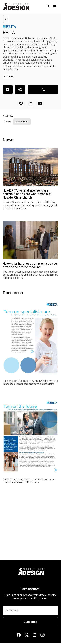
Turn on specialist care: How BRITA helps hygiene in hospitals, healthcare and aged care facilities (30, 382)
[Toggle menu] (55, 6)
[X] (26, 634)
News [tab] (7, 121)
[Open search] (48, 6)
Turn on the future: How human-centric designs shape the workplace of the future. (29, 480)
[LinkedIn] (40, 103)
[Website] (20, 89)
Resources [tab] (22, 121)
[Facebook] (21, 103)
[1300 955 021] (43, 89)
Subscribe (30, 621)
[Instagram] (30, 103)
